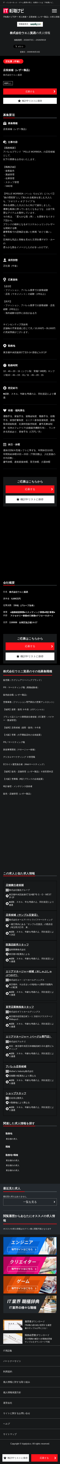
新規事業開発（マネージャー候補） (19, 749)
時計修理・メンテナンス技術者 (17, 786)
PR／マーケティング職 (14, 742)
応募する (30, 91)
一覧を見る (30, 1201)
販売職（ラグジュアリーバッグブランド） (23, 680)
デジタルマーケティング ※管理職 (19, 757)
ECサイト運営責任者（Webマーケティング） (24, 764)
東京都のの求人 (12, 1160)
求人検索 (22, 17)
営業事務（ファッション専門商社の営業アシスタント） (29, 702)
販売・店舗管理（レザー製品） (17, 794)
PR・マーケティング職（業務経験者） (21, 687)
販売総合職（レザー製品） (15, 695)
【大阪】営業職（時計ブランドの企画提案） (24, 779)
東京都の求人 (11, 1139)
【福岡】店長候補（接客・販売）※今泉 (22, 727)
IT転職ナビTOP (9, 17)
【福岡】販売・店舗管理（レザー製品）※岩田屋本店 (28, 771)
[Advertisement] (30, 543)
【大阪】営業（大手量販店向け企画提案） (23, 735)
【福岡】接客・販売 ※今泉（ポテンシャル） (24, 709)
